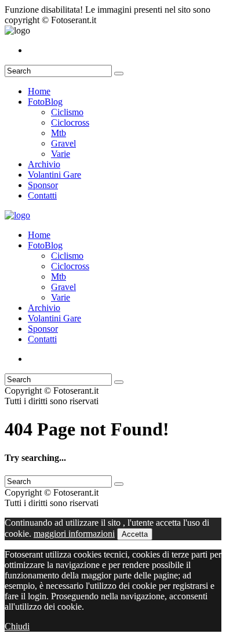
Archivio (44, 164)
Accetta (135, 534)
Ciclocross (70, 122)
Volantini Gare (54, 175)
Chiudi (17, 626)
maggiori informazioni (74, 534)
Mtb (58, 133)
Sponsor (43, 185)
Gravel (63, 143)
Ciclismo (67, 112)
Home (39, 91)
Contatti (42, 195)
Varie (60, 154)
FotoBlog (45, 102)
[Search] (118, 73)
